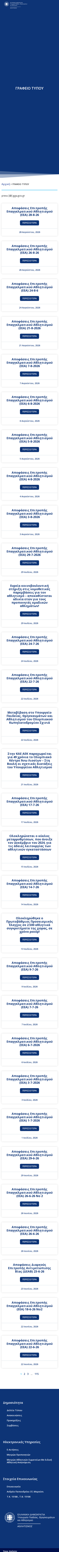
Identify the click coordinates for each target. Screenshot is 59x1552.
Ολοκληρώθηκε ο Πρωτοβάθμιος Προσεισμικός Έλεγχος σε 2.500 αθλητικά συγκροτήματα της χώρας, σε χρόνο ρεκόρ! (29, 925)
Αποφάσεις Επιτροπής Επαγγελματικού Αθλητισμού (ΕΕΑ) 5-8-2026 (30, 438)
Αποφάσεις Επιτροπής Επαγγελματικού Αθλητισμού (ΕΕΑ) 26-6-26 (30, 1230)
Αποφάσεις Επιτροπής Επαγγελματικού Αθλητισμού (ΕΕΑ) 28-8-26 (30, 211)
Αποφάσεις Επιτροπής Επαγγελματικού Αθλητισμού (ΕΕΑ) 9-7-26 (30, 966)
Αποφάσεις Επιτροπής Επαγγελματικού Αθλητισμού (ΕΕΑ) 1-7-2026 (30, 1117)
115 (37, 1374)
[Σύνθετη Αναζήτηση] (49, 5)
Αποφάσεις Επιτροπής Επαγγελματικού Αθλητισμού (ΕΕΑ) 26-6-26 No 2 (30, 1192)
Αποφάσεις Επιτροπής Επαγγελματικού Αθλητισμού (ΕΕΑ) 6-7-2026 (30, 1041)
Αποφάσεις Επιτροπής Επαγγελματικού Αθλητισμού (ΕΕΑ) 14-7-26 (30, 883)
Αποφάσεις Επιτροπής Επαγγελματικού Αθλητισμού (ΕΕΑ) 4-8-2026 (30, 475)
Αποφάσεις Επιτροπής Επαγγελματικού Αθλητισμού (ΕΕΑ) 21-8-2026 (30, 324)
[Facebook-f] (4, 1534)
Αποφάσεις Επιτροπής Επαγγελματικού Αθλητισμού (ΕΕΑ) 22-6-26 (30, 1343)
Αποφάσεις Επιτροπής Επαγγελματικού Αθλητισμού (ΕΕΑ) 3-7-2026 (30, 1079)
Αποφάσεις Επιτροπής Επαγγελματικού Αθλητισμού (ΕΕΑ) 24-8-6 (30, 287)
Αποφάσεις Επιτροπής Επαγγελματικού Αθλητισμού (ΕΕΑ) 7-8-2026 (30, 362)
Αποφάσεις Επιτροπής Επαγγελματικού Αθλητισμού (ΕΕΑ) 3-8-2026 (30, 513)
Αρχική (6, 184)
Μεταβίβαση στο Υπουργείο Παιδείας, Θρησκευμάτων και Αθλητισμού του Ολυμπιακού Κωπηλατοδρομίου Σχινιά (29, 717)
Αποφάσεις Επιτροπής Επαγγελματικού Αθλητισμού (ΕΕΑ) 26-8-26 (30, 249)
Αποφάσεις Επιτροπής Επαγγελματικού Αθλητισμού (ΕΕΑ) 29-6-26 (30, 1154)
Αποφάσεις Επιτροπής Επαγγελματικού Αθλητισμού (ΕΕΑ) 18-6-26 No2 (30, 1305)
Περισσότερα (29, 222)
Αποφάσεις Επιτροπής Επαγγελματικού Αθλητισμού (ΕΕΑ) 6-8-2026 (30, 400)
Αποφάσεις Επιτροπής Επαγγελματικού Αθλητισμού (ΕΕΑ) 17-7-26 (30, 801)
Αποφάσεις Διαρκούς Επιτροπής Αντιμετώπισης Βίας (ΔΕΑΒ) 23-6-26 (29, 1268)
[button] (55, 5)
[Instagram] (21, 1534)
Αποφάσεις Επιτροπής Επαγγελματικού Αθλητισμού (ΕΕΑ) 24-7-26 (30, 640)
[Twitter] (10, 1534)
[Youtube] (16, 1534)
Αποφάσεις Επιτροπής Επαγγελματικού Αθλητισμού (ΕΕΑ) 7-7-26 (30, 1003)
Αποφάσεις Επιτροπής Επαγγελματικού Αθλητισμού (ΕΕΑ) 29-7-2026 (30, 551)
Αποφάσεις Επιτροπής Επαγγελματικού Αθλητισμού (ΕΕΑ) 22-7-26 (30, 678)
